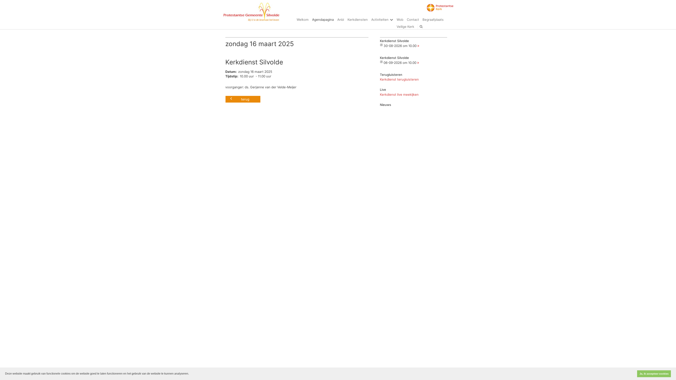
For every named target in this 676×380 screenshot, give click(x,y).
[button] (190, 374)
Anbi (340, 19)
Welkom (303, 19)
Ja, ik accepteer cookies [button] (654, 373)
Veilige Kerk (405, 26)
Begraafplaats (433, 19)
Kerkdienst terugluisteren (399, 79)
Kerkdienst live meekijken (399, 94)
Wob (400, 19)
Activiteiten (380, 19)
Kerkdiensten (358, 19)
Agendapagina (323, 19)
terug (245, 99)
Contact (413, 19)
